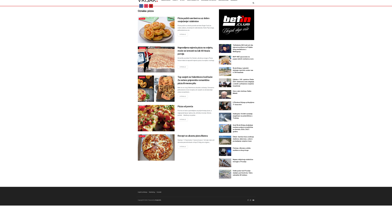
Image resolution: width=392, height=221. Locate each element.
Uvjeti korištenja (142, 192)
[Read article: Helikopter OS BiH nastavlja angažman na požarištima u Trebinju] (225, 117)
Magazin (142, 48)
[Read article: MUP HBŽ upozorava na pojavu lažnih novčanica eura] (225, 60)
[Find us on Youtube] (151, 6)
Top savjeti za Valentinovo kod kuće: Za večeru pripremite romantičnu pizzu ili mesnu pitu (195, 80)
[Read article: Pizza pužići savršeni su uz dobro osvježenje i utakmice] (156, 30)
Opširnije (184, 34)
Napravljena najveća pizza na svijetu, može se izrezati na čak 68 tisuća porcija (195, 50)
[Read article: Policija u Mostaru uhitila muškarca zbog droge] (225, 151)
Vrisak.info (158, 200)
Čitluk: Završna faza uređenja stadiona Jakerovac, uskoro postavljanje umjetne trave (243, 139)
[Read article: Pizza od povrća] (156, 118)
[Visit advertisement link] (236, 24)
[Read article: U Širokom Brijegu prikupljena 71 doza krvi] (225, 105)
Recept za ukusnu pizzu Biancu (193, 136)
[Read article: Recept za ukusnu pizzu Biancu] (156, 147)
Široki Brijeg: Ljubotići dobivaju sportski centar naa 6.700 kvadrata (243, 70)
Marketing (152, 192)
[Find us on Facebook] (141, 6)
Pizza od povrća (185, 106)
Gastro (142, 18)
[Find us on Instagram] (146, 6)
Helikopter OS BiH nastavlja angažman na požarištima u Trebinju (242, 116)
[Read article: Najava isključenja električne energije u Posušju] (225, 162)
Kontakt (159, 192)
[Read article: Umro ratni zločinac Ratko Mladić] (225, 94)
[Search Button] (253, 3)
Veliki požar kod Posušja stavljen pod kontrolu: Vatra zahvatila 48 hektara (242, 173)
